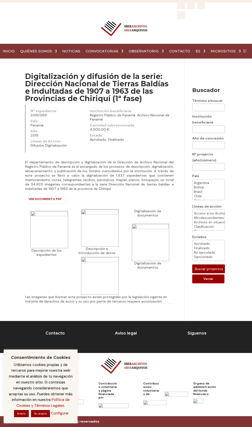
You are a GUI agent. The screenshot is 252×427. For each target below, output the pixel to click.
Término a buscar (207, 100)
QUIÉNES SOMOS (36, 51)
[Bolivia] (208, 187)
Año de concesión (208, 138)
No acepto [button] (40, 413)
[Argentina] (208, 183)
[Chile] (208, 196)
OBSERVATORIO (144, 51)
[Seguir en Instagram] (191, 5)
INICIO (9, 51)
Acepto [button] (21, 413)
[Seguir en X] (201, 5)
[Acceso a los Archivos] (208, 213)
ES (198, 51)
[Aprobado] (208, 244)
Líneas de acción (206, 206)
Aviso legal (126, 333)
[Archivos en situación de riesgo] (208, 222)
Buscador (206, 90)
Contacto (55, 333)
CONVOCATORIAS (102, 51)
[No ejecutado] (208, 252)
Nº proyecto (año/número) (204, 157)
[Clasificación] (208, 227)
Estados (199, 237)
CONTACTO (179, 51)
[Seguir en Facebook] (181, 5)
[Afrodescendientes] (208, 218)
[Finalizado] (208, 248)
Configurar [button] (60, 413)
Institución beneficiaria (202, 119)
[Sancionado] (208, 257)
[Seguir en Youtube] (181, 15)
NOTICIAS (71, 51)
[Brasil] (208, 192)
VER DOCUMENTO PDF (45, 199)
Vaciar (208, 278)
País (195, 176)
